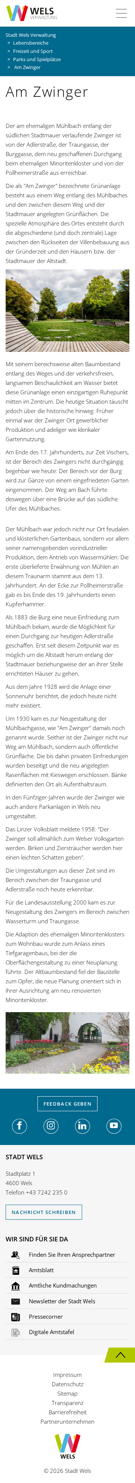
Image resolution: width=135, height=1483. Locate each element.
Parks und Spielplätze (37, 59)
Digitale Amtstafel (50, 1332)
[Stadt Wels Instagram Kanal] (51, 1126)
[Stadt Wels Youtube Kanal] (114, 1126)
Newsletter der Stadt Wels (61, 1301)
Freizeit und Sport (33, 51)
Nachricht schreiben (44, 1212)
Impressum (67, 1374)
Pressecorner (45, 1316)
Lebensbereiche (30, 42)
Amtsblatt (40, 1270)
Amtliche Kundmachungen (62, 1285)
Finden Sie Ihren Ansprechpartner (71, 1254)
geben (68, 1103)
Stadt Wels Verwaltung (31, 35)
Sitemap (67, 1393)
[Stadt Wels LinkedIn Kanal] (82, 1126)
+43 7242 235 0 (47, 1192)
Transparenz (68, 1402)
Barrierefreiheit (68, 1412)
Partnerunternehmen (67, 1421)
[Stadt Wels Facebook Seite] (19, 1126)
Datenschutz (68, 1384)
